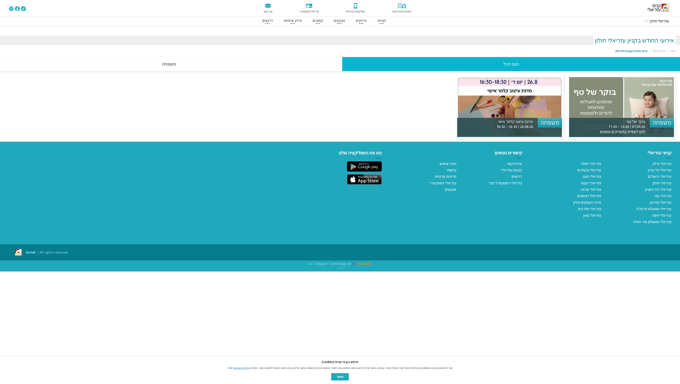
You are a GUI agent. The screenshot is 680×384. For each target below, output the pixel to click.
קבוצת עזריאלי (511, 170)
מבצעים (450, 189)
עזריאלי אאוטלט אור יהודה (652, 222)
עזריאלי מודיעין (660, 202)
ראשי (673, 51)
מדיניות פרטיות (445, 176)
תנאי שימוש (447, 163)
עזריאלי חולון (659, 51)
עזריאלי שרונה (590, 189)
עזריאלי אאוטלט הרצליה (653, 209)
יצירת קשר (514, 163)
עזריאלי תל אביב (659, 170)
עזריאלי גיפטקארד (443, 183)
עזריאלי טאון (592, 215)
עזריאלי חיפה (661, 215)
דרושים (516, 176)
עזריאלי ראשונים (589, 196)
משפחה (169, 64)
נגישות (451, 170)
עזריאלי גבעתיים (589, 170)
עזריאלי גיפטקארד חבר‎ (505, 183)
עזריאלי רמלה (591, 163)
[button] (656, 21)
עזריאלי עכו (663, 196)
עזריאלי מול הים (589, 209)
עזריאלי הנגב (591, 176)
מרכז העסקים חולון (587, 202)
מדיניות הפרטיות (241, 368)
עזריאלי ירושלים (659, 176)
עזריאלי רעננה (591, 183)
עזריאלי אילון (662, 163)
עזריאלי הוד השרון (658, 189)
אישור (340, 377)
